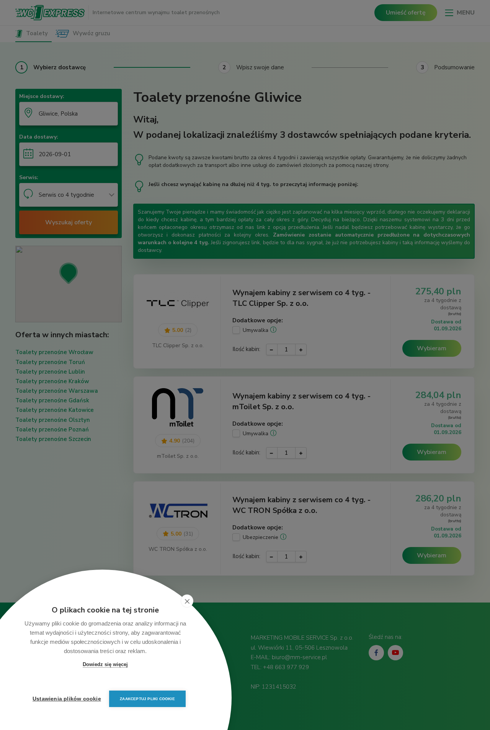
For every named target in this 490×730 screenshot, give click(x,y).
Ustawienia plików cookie (67, 699)
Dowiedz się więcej (105, 664)
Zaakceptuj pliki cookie (147, 699)
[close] (187, 601)
